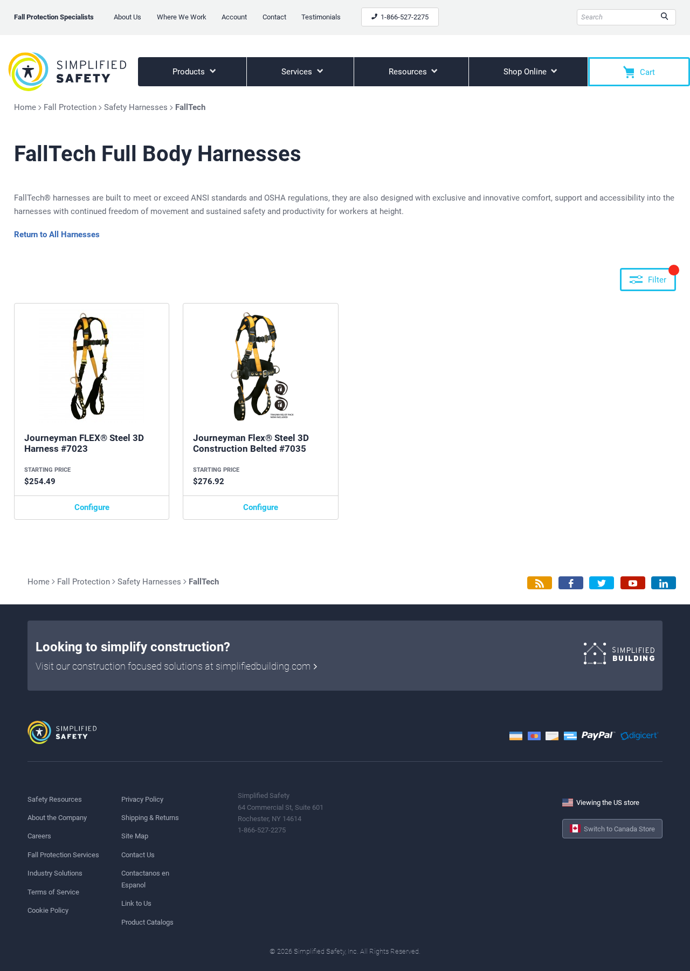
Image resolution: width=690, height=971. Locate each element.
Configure (91, 507)
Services (297, 72)
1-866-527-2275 (404, 17)
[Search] (664, 17)
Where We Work (181, 17)
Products (189, 72)
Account (234, 17)
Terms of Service (53, 892)
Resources (409, 72)
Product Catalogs (147, 922)
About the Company (57, 818)
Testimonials (321, 17)
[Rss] (539, 583)
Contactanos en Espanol (145, 879)
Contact (274, 17)
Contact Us (138, 855)
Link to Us (136, 903)
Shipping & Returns (150, 818)
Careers (39, 836)
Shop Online (526, 72)
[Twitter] (601, 583)
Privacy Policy (142, 799)
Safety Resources (54, 799)
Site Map (134, 836)
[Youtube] (632, 583)
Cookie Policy (47, 910)
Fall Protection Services (63, 855)
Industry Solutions (54, 873)
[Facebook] (570, 583)
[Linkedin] (663, 583)
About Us (127, 17)
